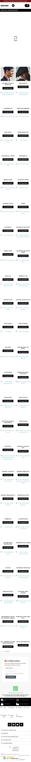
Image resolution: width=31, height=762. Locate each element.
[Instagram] (9, 724)
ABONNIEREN (11, 677)
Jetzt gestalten (8, 88)
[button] (13, 5)
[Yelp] (21, 724)
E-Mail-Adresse (9, 668)
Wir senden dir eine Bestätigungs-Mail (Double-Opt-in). (14, 674)
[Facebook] (13, 724)
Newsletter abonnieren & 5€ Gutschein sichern (15, 1)
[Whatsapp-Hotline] (15, 688)
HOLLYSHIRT (3, 651)
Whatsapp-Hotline (15, 693)
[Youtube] (17, 724)
